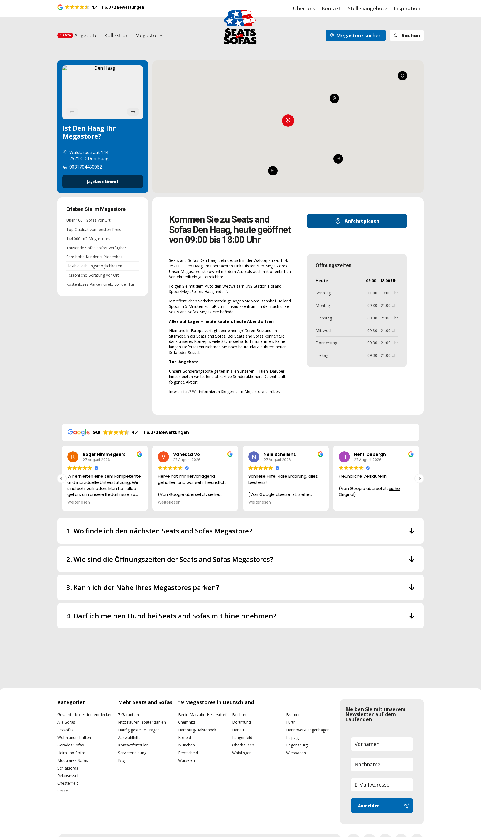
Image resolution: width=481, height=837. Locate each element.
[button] (101, 7)
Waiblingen (242, 752)
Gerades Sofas (70, 745)
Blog (122, 760)
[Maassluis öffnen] (272, 171)
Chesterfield (68, 783)
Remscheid (188, 752)
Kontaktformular (133, 745)
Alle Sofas (66, 722)
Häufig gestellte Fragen (139, 730)
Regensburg (297, 745)
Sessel (63, 791)
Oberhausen (243, 745)
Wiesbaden (296, 752)
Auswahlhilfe (129, 737)
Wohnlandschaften (74, 737)
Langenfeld (242, 737)
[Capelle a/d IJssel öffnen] (338, 159)
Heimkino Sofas (71, 752)
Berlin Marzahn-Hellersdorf (202, 714)
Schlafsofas (67, 768)
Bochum (239, 714)
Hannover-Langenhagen (308, 730)
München (186, 745)
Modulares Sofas (72, 760)
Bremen (293, 714)
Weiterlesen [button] (78, 502)
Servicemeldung (132, 752)
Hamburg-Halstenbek (197, 730)
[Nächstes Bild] (133, 112)
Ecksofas (65, 730)
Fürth (291, 722)
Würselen (186, 760)
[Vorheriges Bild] (72, 112)
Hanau (238, 730)
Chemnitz (186, 722)
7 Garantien (128, 714)
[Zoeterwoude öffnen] (334, 98)
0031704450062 (85, 167)
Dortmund (241, 722)
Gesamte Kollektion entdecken (84, 714)
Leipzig (292, 737)
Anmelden (369, 805)
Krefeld (184, 737)
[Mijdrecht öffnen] (402, 75)
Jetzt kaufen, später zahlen (142, 722)
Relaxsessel (67, 775)
